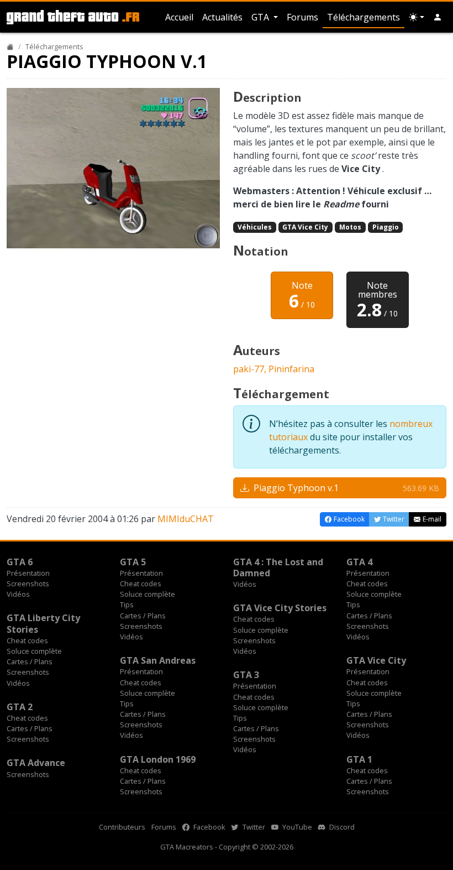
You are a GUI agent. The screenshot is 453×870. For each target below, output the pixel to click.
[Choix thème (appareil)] (416, 17)
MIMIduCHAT (185, 519)
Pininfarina (291, 369)
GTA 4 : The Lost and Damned (278, 567)
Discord (341, 827)
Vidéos (18, 594)
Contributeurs (122, 827)
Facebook (208, 827)
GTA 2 (20, 707)
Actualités (222, 17)
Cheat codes (140, 583)
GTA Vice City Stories (279, 608)
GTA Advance (36, 763)
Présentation (28, 573)
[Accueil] (10, 46)
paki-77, (250, 369)
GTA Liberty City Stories (43, 623)
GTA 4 (359, 562)
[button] (437, 17)
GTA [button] (261, 17)
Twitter (253, 827)
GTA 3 (246, 675)
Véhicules (255, 227)
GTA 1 (359, 759)
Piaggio (385, 227)
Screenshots (28, 583)
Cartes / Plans (143, 616)
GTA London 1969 (158, 759)
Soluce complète (147, 594)
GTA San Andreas (158, 660)
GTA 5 (133, 562)
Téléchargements (363, 17)
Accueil (179, 17)
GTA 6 (20, 562)
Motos (350, 227)
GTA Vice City (305, 227)
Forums (302, 17)
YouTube (296, 827)
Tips (127, 604)
